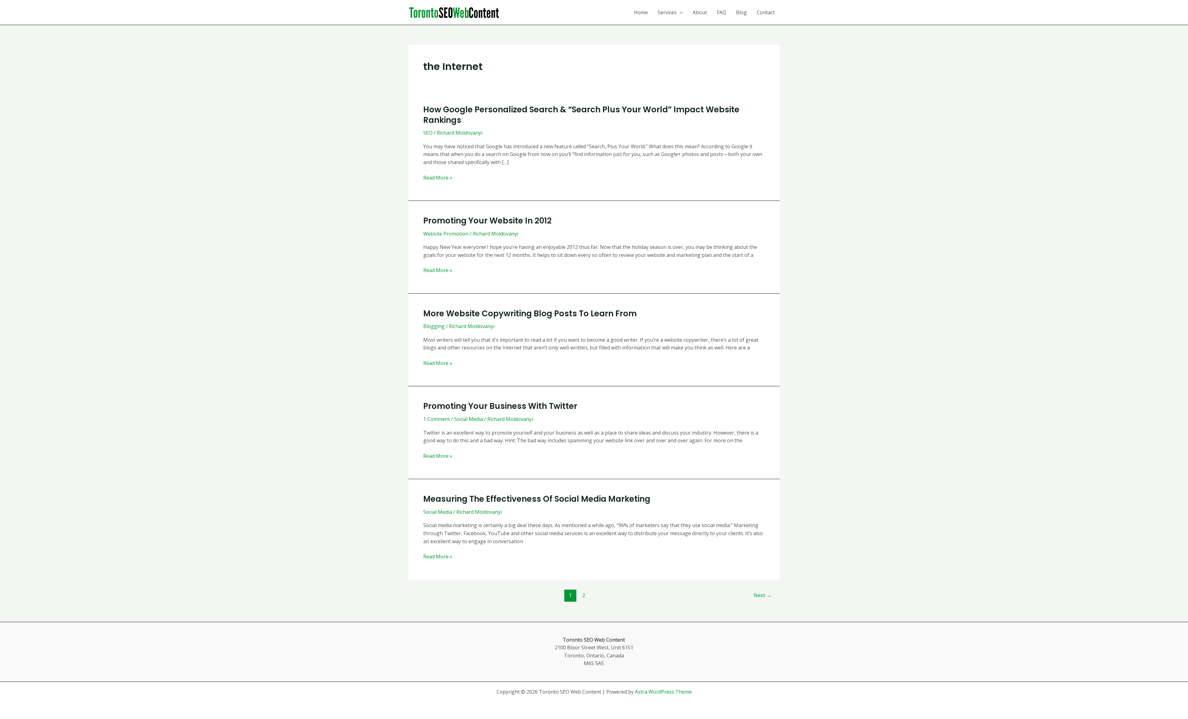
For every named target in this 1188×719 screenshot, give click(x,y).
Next (763, 595)
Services (667, 12)
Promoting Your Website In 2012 (487, 220)
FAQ (721, 12)
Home (641, 12)
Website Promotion (445, 233)
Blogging (434, 326)
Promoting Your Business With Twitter (500, 406)
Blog (741, 12)
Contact (766, 12)
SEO (428, 132)
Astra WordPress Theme (663, 691)
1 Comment (436, 419)
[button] (680, 12)
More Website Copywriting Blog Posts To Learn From (530, 313)
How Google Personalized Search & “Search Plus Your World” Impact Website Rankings (581, 115)
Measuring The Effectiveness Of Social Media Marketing (536, 499)
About (700, 12)
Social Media (468, 419)
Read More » (437, 178)
